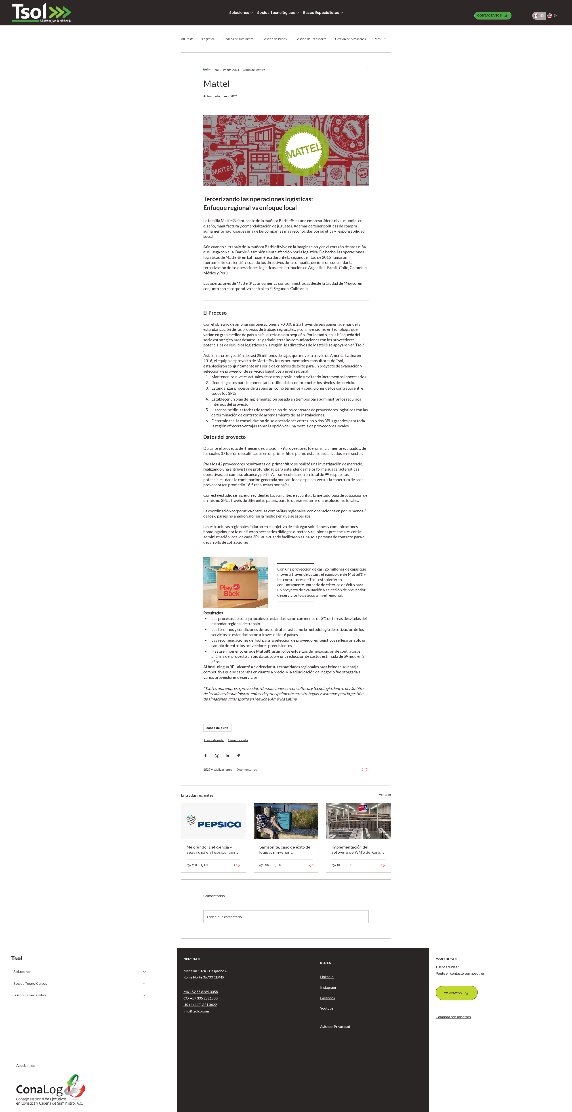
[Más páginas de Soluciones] (251, 13)
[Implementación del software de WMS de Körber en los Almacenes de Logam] (358, 821)
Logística (208, 39)
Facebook (327, 998)
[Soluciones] (144, 971)
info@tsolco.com (196, 1011)
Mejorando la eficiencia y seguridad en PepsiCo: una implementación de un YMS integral (212, 850)
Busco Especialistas (29, 995)
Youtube (326, 1008)
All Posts (187, 39)
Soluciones (22, 971)
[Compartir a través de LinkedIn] (227, 755)
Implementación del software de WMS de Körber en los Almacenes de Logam (358, 850)
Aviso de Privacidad (335, 1026)
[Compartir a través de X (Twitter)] (216, 755)
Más (378, 39)
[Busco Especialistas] (144, 995)
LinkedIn (327, 976)
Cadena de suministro (238, 39)
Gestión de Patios (275, 39)
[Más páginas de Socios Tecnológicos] (298, 13)
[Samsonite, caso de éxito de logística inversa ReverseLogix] (286, 821)
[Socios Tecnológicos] (144, 983)
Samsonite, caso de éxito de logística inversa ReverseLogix (284, 850)
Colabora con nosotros (453, 1016)
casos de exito (217, 728)
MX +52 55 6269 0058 (200, 991)
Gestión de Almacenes (350, 39)
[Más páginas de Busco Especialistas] (342, 13)
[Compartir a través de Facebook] (205, 755)
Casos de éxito (214, 740)
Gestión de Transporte (311, 39)
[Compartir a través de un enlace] (238, 755)
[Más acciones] (366, 69)
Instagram (328, 987)
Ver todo (385, 794)
